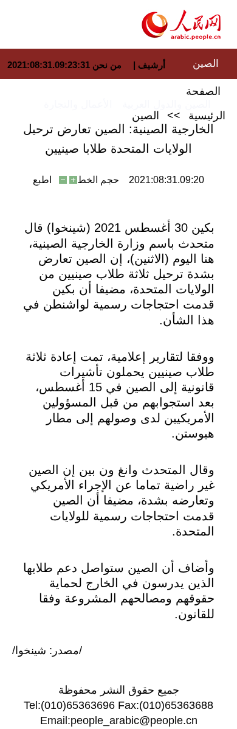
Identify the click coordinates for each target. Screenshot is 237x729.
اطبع (42, 180)
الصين (206, 63)
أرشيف (150, 65)
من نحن (107, 65)
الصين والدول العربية (166, 104)
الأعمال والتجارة (78, 104)
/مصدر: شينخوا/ (47, 650)
